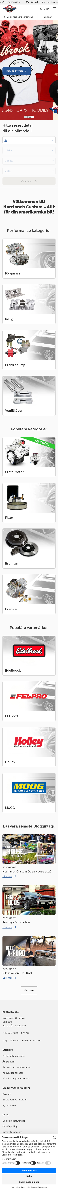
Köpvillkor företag (13, 1072)
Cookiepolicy (9, 1126)
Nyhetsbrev (9, 1105)
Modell (8, 160)
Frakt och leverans (13, 1056)
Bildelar (48, 17)
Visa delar (27, 181)
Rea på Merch (14, 70)
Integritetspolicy (12, 1131)
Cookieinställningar (13, 1120)
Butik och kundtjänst (14, 1099)
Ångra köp (8, 1061)
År (5, 140)
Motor (7, 170)
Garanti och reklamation (16, 1067)
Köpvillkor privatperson (16, 1078)
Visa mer (29, 990)
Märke (8, 150)
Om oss (6, 1094)
